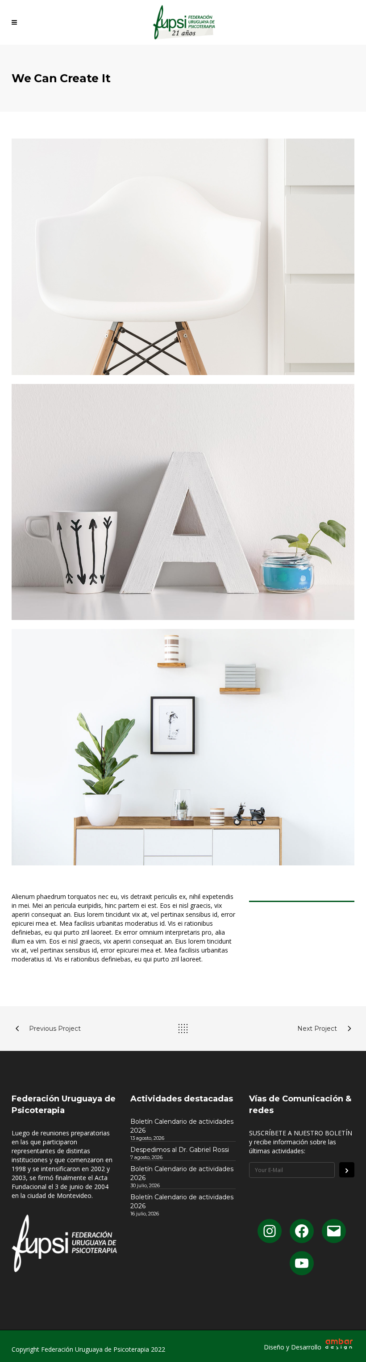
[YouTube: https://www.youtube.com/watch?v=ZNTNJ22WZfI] (302, 1263)
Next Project (317, 1029)
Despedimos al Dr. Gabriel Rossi (179, 1150)
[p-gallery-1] (183, 502)
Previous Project (55, 1029)
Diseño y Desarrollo (293, 1347)
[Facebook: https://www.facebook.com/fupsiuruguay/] (302, 1231)
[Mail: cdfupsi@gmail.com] (334, 1231)
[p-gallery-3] (183, 257)
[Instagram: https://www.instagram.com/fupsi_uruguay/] (270, 1231)
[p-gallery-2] (183, 747)
